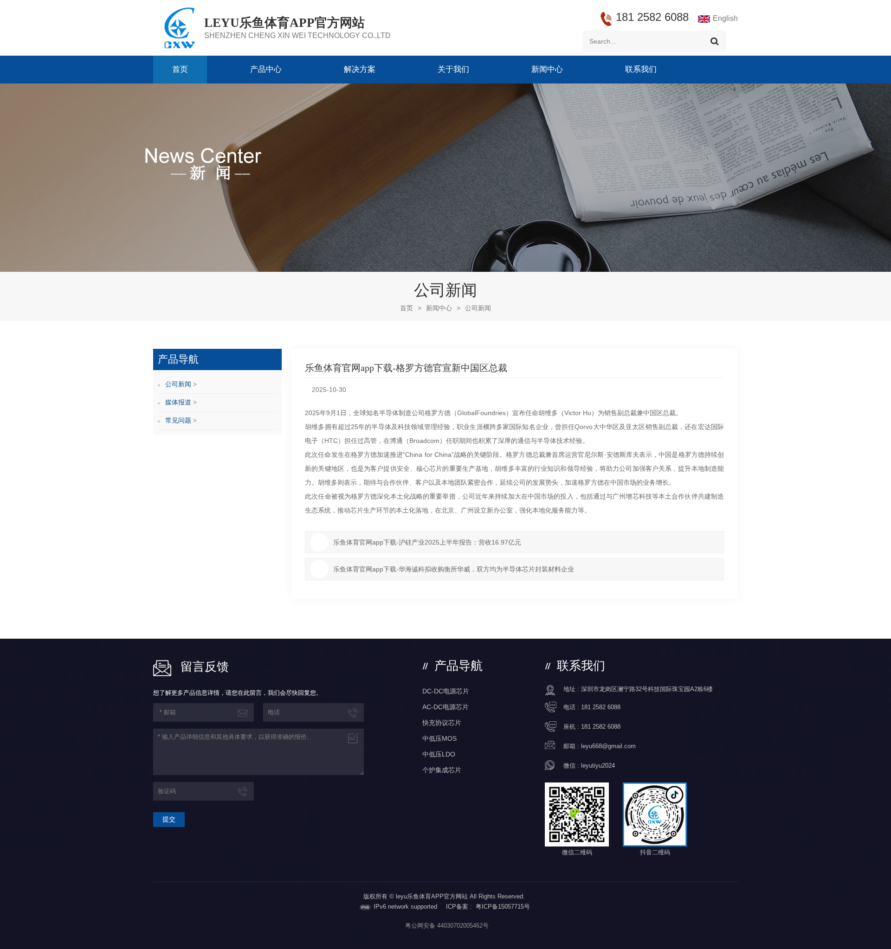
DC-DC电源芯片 (445, 691)
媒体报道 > (181, 402)
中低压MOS (439, 738)
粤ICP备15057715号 (503, 906)
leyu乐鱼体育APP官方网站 (284, 23)
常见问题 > (181, 420)
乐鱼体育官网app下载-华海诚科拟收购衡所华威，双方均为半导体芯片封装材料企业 (453, 569)
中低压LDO (438, 754)
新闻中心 (547, 69)
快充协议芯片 (441, 722)
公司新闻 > (181, 384)
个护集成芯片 (441, 770)
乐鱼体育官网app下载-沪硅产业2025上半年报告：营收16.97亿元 (427, 542)
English (725, 18)
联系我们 (641, 69)
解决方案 (359, 69)
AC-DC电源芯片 (445, 707)
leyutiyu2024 (598, 765)
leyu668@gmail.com (608, 746)
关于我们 (453, 69)
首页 (180, 69)
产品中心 (266, 69)
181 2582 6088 (600, 707)
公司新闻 (478, 308)
